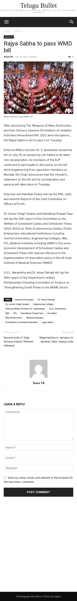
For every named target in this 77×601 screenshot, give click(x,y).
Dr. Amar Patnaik (46, 299)
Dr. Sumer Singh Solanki (17, 304)
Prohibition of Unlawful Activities (21, 322)
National (18, 31)
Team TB (8, 56)
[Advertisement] (38, 551)
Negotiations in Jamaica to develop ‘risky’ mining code (56, 339)
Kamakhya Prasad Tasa (32, 313)
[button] (6, 22)
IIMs (7, 313)
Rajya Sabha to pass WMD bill (38, 47)
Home (7, 31)
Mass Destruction (13, 317)
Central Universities (24, 299)
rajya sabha (47, 322)
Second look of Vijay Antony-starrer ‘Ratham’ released (19, 341)
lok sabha (52, 313)
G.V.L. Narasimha (57, 308)
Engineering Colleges (43, 304)
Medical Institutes (34, 317)
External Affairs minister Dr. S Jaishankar (25, 308)
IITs (15, 313)
